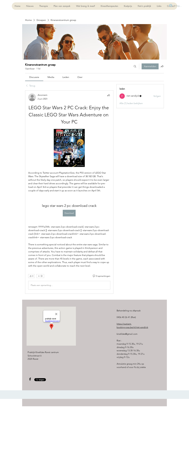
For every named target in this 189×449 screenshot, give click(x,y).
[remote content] (69, 148)
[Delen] (108, 95)
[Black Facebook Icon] (30, 379)
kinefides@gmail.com (127, 333)
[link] (34, 77)
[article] (69, 192)
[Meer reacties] (40, 276)
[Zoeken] (135, 66)
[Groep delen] (162, 66)
